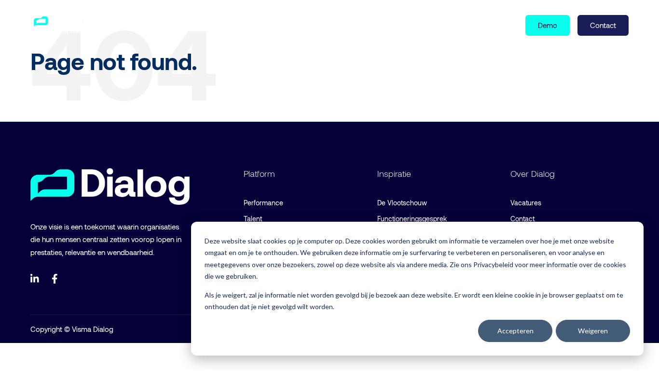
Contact (522, 218)
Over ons (251, 24)
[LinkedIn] (35, 279)
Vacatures (525, 203)
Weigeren (593, 331)
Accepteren (515, 331)
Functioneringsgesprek (412, 218)
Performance (263, 203)
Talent (253, 218)
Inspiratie (194, 24)
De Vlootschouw (402, 203)
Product (129, 24)
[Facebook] (56, 279)
